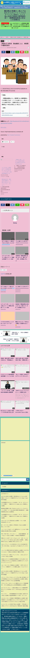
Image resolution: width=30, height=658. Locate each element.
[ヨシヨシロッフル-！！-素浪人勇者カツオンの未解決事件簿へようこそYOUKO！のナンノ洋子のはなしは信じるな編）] (14, 589)
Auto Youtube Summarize (13, 135)
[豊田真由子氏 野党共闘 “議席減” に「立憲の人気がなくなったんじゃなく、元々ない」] (7, 186)
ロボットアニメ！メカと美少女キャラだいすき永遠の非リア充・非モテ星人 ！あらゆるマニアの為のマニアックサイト (14, 546)
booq (15, 223)
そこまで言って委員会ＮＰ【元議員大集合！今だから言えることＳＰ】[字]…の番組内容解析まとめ (7, 170)
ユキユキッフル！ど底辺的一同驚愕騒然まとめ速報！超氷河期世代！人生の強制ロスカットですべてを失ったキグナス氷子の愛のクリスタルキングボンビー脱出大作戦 (14, 600)
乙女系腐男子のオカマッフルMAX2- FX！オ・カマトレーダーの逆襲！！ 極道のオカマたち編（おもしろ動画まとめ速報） (14, 504)
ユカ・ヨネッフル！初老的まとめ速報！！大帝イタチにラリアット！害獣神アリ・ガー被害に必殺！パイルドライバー (14, 567)
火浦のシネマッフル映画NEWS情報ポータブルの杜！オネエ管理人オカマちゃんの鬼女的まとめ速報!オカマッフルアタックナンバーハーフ (14, 561)
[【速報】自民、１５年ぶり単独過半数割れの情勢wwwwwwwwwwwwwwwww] (21, 165)
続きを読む (4, 127)
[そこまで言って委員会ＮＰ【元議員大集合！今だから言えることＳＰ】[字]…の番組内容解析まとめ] (7, 162)
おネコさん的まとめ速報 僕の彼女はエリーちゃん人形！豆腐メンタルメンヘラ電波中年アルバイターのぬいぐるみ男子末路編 (14, 498)
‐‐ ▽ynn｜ (4, 269)
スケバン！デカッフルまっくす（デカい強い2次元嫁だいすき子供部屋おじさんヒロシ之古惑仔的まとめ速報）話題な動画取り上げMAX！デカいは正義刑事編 (14, 579)
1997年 (3, 274)
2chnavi (3, 442)
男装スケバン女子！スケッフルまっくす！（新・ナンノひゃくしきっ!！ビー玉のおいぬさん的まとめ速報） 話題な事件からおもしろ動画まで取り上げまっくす (14, 540)
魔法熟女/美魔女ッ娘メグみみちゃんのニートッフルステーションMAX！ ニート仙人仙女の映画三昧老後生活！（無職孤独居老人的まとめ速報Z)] (14, 510)
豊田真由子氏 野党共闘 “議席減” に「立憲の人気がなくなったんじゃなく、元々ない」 (6, 182)
